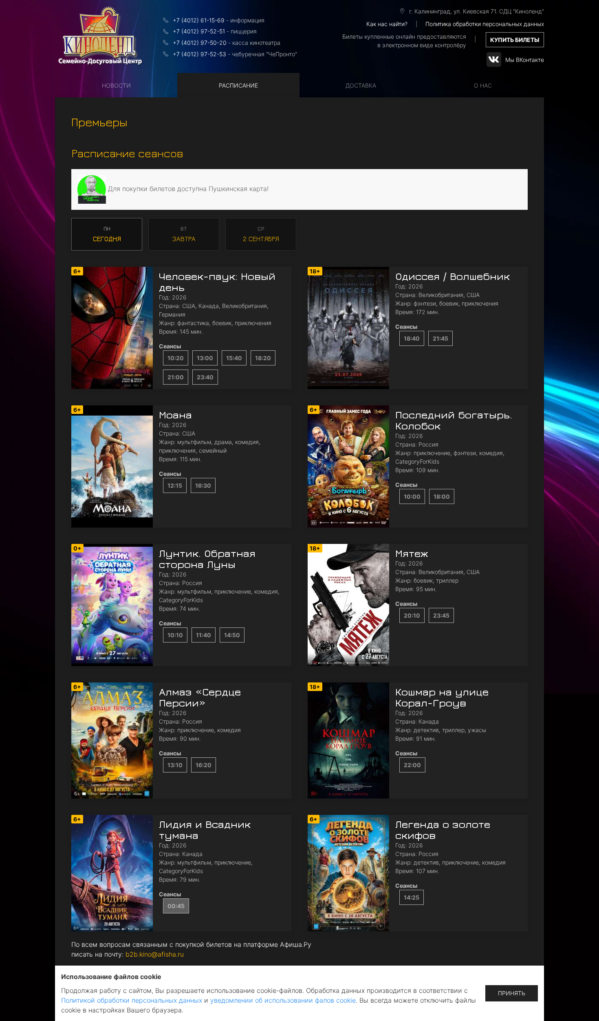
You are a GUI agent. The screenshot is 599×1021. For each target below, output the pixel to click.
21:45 (440, 338)
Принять (511, 993)
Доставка (361, 85)
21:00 (175, 377)
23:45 (441, 615)
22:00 (412, 764)
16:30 (203, 485)
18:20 (263, 357)
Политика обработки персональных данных (484, 23)
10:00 (412, 496)
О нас (483, 85)
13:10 (175, 764)
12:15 (174, 485)
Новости (116, 85)
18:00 (442, 496)
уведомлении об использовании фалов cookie (283, 1000)
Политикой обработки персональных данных (131, 1000)
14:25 (411, 897)
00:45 (176, 905)
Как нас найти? (386, 23)
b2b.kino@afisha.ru (155, 954)
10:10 (175, 635)
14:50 (232, 635)
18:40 (412, 338)
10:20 (175, 357)
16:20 (203, 764)
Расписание (238, 85)
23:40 (205, 377)
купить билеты (515, 39)
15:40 (234, 357)
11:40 (203, 635)
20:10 (412, 615)
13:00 (205, 357)
